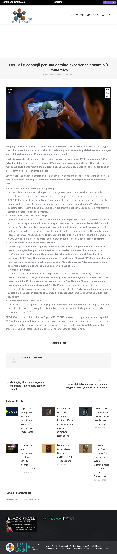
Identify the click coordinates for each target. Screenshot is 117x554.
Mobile (10, 89)
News (10, 92)
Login (82, 15)
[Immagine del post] (12, 411)
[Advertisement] (58, 41)
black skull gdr (94, 15)
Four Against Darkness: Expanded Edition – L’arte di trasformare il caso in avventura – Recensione (65, 422)
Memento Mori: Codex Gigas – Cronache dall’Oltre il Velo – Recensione (65, 453)
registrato (18, 499)
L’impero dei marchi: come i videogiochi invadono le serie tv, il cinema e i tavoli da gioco (28, 457)
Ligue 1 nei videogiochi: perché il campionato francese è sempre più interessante (27, 420)
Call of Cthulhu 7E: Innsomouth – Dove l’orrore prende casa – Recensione (102, 416)
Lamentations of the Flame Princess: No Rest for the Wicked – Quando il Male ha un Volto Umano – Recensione (101, 461)
